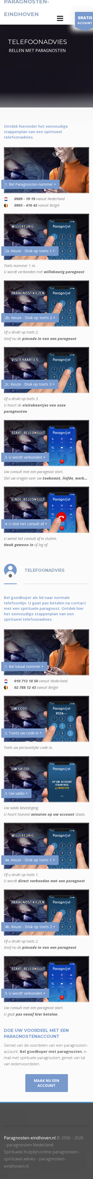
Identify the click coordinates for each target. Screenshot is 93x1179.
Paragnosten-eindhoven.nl (30, 1138)
